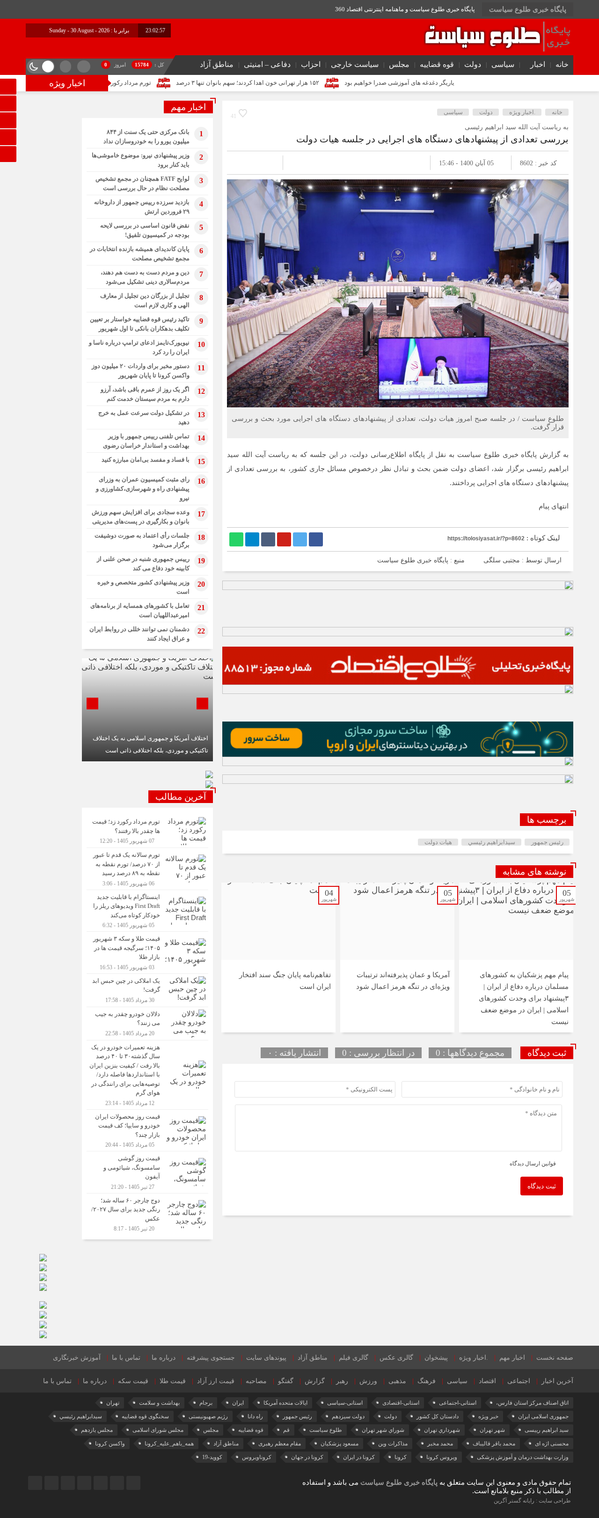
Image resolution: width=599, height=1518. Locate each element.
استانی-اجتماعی (457, 1403)
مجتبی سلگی (501, 560)
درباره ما (163, 1357)
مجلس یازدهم (97, 1430)
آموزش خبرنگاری (77, 1357)
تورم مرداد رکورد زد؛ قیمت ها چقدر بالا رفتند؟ (167, 82)
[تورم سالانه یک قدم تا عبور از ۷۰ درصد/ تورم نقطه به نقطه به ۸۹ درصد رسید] (147, 869)
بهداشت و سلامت (159, 1403)
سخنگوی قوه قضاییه (145, 1416)
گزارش (315, 1381)
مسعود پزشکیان (339, 1443)
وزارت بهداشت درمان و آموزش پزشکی (523, 1457)
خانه (562, 64)
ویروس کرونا (441, 1457)
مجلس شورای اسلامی (157, 1430)
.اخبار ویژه (522, 112)
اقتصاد (487, 1381)
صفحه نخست (554, 1357)
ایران (238, 1403)
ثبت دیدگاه (541, 1186)
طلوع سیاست (325, 1430)
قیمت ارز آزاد (215, 1381)
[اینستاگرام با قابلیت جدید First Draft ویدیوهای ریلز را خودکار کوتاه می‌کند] (147, 911)
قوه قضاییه (437, 64)
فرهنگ (426, 1381)
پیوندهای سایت (266, 1357)
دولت (472, 64)
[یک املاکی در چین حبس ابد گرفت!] (147, 990)
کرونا (400, 1457)
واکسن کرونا (110, 1443)
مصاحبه (256, 1381)
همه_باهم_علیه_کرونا (169, 1443)
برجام (205, 1403)
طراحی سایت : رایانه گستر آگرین (532, 1500)
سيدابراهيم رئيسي (491, 842)
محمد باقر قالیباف (494, 1443)
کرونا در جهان (307, 1457)
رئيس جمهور (547, 842)
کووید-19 (212, 1457)
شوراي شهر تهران (383, 1430)
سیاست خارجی (355, 64)
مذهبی (397, 1381)
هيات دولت (438, 842)
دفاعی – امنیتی (267, 64)
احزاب (311, 64)
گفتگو (285, 1381)
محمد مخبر (440, 1443)
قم (286, 1430)
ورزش (368, 1381)
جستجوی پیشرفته (211, 1357)
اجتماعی (518, 1381)
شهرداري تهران (442, 1430)
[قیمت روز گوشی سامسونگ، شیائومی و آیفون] (147, 1172)
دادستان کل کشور (437, 1416)
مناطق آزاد (217, 64)
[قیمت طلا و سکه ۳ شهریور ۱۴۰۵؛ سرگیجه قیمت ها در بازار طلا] (147, 952)
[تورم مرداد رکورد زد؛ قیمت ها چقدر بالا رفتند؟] (147, 831)
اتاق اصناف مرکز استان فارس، (532, 1403)
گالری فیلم (353, 1357)
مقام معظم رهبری (279, 1443)
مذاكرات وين (393, 1443)
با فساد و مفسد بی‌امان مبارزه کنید (146, 459)
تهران (112, 1403)
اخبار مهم (512, 1357)
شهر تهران (492, 1430)
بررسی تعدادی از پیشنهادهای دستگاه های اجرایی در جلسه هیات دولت (432, 139)
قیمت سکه (133, 1381)
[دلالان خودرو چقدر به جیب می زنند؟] (147, 1023)
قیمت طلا (173, 1381)
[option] (516, 957)
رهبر (342, 1381)
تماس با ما (126, 1357)
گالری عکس (396, 1357)
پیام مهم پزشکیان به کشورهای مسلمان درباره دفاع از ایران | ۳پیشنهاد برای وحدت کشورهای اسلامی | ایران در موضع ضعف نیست (524, 998)
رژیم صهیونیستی (208, 1416)
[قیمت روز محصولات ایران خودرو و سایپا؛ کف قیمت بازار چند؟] (147, 1130)
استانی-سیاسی (345, 1403)
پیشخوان (436, 1357)
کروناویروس (256, 1457)
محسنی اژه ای (552, 1443)
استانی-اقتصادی (400, 1403)
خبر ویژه (488, 1416)
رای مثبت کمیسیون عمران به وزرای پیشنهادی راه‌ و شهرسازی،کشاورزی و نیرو (143, 488)
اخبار (537, 64)
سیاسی (502, 64)
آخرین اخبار (557, 1381)
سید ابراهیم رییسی (547, 1430)
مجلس (399, 64)
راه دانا (255, 1416)
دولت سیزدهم (348, 1416)
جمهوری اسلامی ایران (543, 1416)
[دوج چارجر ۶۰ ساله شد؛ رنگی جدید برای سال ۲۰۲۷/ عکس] (147, 1213)
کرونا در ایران (359, 1457)
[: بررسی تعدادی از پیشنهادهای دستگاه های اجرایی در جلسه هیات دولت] (245, 163)
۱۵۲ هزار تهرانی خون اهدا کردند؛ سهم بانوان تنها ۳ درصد (321, 82)
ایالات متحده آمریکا (285, 1403)
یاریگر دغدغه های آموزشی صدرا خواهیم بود (473, 82)
